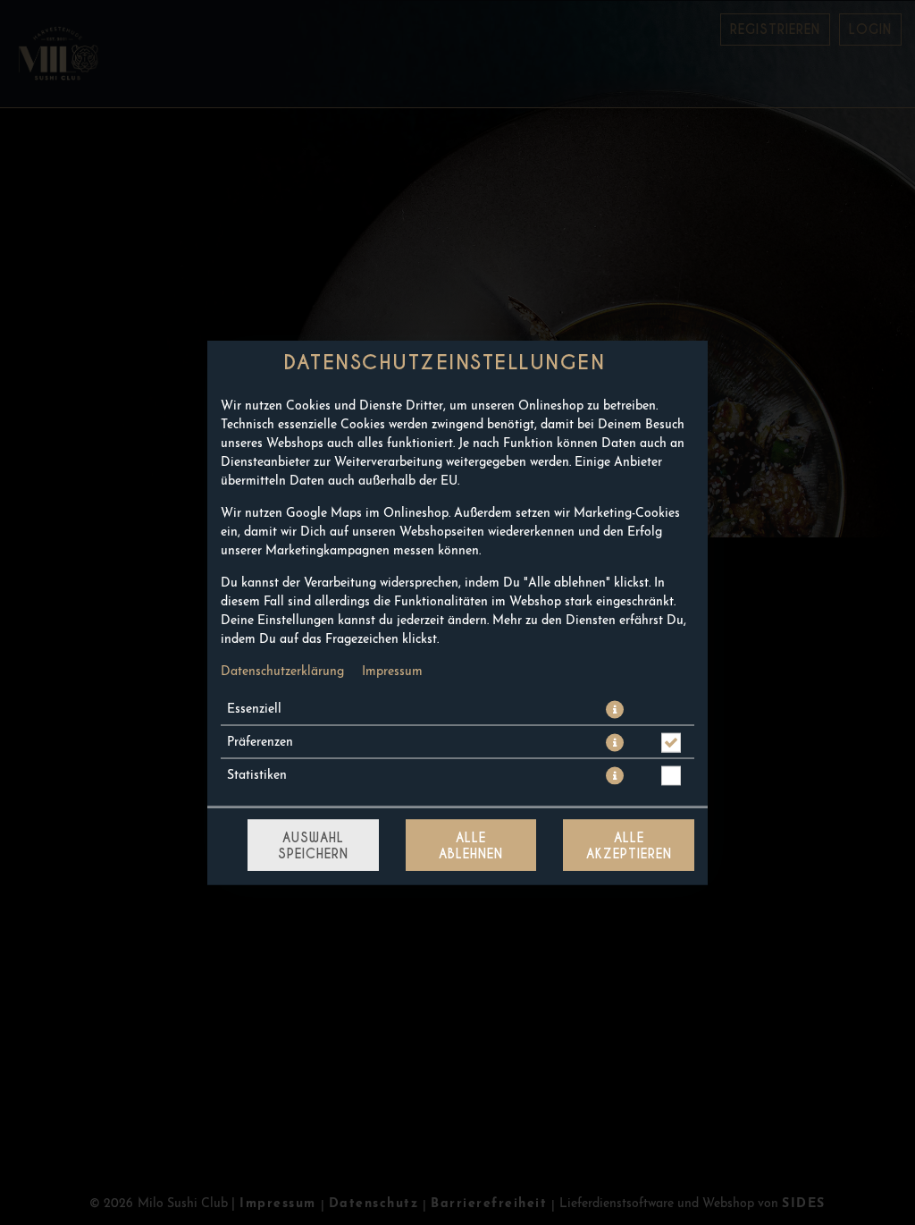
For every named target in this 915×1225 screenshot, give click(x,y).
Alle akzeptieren (629, 846)
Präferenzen (260, 742)
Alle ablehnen (471, 846)
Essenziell (254, 709)
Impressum (392, 672)
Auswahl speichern (313, 846)
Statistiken (257, 775)
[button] (615, 710)
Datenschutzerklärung (282, 672)
